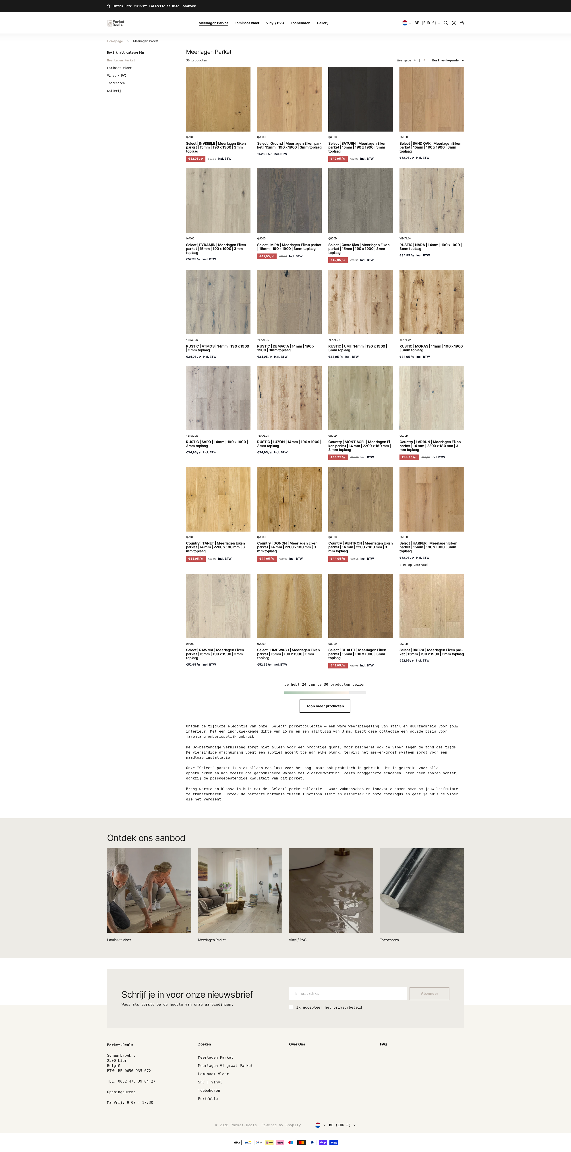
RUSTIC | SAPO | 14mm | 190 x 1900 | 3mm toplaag (217, 444)
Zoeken (204, 1044)
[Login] (454, 23)
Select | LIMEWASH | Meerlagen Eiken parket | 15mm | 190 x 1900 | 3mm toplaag (288, 654)
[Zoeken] (446, 23)
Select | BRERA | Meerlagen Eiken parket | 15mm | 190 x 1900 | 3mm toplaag (431, 652)
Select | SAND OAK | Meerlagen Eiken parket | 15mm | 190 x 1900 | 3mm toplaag (430, 147)
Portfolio (208, 1099)
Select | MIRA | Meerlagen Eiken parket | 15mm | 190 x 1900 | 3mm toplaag (289, 247)
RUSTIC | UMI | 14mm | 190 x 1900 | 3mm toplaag (357, 348)
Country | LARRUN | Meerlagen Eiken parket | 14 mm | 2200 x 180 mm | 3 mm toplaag (430, 446)
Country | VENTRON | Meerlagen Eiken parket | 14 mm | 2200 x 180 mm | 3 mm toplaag (360, 547)
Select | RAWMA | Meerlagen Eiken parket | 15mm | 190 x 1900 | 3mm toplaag (215, 654)
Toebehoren (300, 23)
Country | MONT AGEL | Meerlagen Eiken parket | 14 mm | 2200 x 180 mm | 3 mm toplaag (359, 446)
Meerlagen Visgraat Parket (225, 1066)
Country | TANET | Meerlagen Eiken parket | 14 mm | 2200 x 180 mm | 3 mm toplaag (215, 547)
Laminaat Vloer (247, 23)
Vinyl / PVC (275, 23)
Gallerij (322, 23)
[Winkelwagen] (462, 23)
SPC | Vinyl (210, 1082)
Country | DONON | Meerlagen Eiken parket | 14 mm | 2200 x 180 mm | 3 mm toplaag (287, 547)
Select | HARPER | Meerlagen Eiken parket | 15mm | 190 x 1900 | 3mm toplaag (428, 547)
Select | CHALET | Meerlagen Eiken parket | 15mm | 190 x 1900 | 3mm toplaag (357, 654)
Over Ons (297, 1044)
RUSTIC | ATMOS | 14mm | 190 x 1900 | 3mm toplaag (217, 348)
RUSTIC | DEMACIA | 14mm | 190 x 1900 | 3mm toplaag (285, 348)
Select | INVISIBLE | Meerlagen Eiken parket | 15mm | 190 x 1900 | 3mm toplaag (216, 147)
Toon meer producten (325, 706)
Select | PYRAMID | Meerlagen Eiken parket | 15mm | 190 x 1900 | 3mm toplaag (216, 249)
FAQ (383, 1044)
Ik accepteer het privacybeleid (329, 1007)
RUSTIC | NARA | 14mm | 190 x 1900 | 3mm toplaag (430, 247)
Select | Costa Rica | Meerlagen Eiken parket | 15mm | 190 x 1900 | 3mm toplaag (358, 249)
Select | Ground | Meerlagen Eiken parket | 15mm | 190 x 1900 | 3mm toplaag (289, 145)
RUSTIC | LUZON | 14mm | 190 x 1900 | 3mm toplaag (289, 444)
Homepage (115, 41)
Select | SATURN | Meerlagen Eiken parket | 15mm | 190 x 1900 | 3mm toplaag (357, 147)
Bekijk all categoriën (125, 52)
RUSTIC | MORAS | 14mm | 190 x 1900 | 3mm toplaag (431, 348)
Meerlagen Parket (213, 23)
